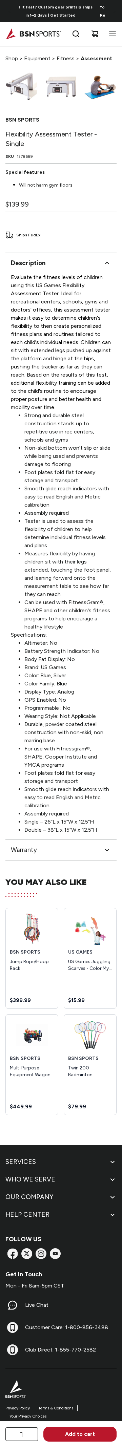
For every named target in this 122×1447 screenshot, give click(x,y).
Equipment (37, 58)
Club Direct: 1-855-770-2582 (60, 1349)
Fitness (66, 58)
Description (28, 263)
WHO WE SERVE (30, 1179)
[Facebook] (12, 1254)
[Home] (33, 33)
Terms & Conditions (55, 1408)
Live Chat (36, 1305)
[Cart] (95, 34)
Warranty (24, 850)
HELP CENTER (27, 1214)
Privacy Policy (17, 1408)
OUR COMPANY (29, 1197)
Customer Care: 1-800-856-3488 (66, 1327)
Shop (11, 58)
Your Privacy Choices (27, 1416)
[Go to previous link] (9, 11)
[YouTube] (55, 1254)
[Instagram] (41, 1254)
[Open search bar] (76, 34)
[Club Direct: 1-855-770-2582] (12, 1350)
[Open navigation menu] (111, 34)
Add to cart (80, 1434)
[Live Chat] (12, 1305)
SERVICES (20, 1162)
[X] (27, 1254)
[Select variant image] (21, 86)
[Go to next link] (114, 11)
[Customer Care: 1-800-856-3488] (12, 1327)
